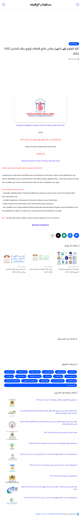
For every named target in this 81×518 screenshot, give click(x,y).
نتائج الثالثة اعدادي (58, 381)
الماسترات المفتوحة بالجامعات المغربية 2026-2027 (68, 271)
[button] (70, 235)
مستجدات (48, 376)
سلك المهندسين (71, 376)
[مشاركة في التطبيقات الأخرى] (52, 235)
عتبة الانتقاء (59, 376)
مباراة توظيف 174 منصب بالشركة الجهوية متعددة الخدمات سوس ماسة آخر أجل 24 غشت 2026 (50, 497)
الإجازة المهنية (61, 372)
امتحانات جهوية (35, 372)
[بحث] (3, 4)
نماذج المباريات (71, 385)
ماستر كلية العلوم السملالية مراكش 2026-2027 (40, 271)
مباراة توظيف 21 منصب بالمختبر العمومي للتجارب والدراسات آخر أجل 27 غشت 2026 (53, 465)
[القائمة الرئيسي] (77, 4)
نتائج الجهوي (44, 381)
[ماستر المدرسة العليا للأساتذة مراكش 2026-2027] (14, 258)
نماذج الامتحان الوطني (12, 381)
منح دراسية (10, 376)
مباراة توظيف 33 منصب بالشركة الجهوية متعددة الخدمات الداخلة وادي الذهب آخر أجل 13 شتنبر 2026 (48, 454)
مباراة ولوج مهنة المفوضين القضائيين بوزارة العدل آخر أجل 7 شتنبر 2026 (56, 400)
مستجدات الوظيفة (35, 376)
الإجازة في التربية (48, 372)
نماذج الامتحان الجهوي (30, 381)
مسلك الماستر (74, 44)
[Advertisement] (40, 27)
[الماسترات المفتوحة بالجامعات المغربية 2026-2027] (67, 258)
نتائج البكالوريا (72, 381)
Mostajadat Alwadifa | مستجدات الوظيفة (48, 514)
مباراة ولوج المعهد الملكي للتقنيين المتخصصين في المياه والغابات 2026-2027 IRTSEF (53, 443)
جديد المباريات (22, 372)
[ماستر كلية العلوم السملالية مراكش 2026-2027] (40, 258)
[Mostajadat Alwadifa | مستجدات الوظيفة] (40, 4)
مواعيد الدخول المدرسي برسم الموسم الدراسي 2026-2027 (60, 432)
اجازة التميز (72, 372)
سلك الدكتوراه (10, 372)
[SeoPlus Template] (78, 514)
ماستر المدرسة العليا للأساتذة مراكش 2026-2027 (16, 271)
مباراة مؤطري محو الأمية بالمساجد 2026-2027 (63, 476)
